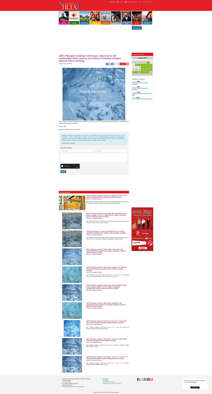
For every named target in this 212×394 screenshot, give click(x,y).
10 (133, 67)
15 (148, 67)
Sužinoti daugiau (192, 382)
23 (151, 69)
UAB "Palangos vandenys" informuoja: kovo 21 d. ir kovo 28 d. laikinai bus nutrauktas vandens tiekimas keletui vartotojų (106, 322)
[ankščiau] (133, 58)
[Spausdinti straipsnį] (115, 64)
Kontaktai (120, 2)
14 (145, 67)
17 (133, 69)
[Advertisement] (106, 42)
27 (142, 72)
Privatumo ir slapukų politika (112, 383)
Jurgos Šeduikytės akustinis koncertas (142, 99)
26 (139, 72)
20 (142, 69)
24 (133, 72)
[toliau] (152, 58)
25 (136, 72)
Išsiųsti (63, 171)
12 (139, 67)
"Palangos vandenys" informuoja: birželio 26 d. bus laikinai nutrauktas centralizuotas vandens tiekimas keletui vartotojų (106, 232)
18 (136, 69)
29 (148, 72)
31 (133, 74)
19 (139, 69)
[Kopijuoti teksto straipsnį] (118, 64)
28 (145, 72)
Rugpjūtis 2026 (142, 58)
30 (151, 72)
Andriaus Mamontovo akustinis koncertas (140, 83)
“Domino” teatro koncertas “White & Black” (141, 94)
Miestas (100, 199)
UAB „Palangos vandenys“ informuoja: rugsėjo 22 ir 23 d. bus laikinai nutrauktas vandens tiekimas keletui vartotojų (106, 196)
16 (151, 67)
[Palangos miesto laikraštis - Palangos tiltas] (69, 5)
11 (136, 67)
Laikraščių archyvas (131, 2)
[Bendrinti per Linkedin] (112, 64)
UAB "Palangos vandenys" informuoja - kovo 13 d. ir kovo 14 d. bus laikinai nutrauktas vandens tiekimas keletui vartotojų (107, 357)
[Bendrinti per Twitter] (110, 64)
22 (148, 69)
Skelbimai (105, 380)
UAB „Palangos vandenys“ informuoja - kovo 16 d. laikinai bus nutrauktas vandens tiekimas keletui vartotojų (106, 340)
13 (142, 67)
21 (145, 69)
